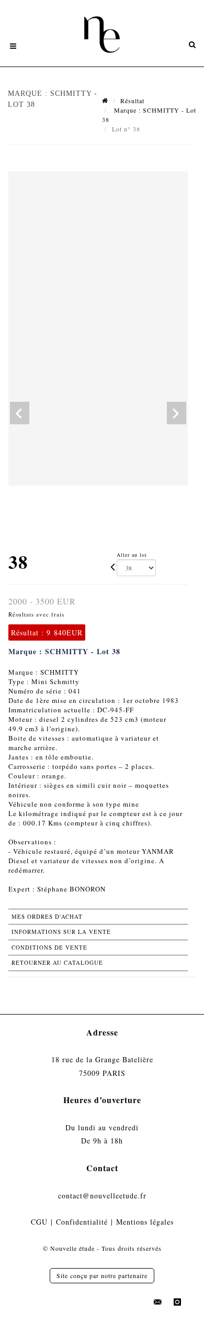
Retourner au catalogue (57, 962)
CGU (39, 1222)
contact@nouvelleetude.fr (102, 1196)
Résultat (132, 100)
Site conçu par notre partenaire (102, 1275)
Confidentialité (82, 1222)
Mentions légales (145, 1222)
